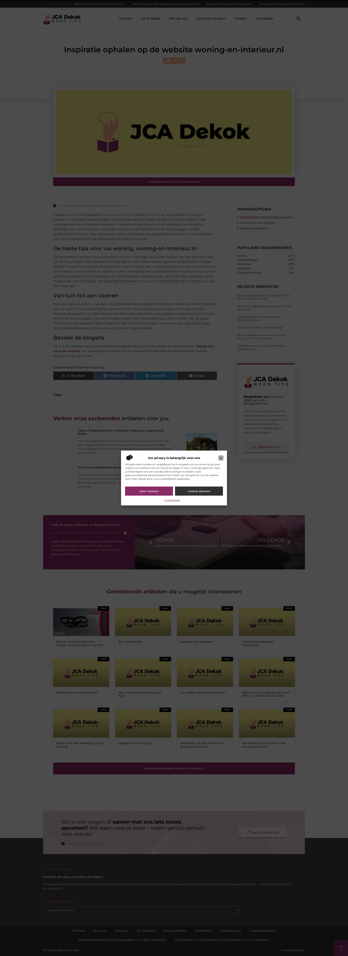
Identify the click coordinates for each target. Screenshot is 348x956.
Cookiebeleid (172, 500)
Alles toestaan (149, 491)
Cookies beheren (199, 491)
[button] (221, 458)
